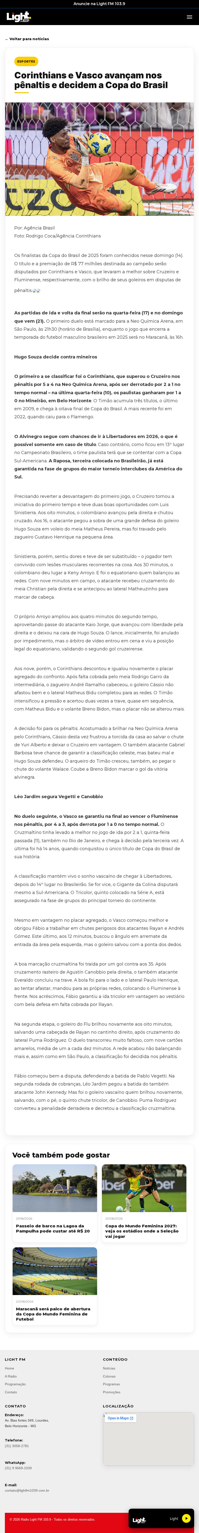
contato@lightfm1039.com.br (27, 1490)
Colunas (109, 1376)
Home (9, 1368)
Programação (15, 1384)
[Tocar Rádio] (186, 1518)
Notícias (109, 1368)
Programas (111, 1384)
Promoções (111, 1392)
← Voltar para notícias (27, 38)
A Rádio (11, 1376)
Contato (11, 1392)
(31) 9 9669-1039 (18, 1468)
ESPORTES (26, 61)
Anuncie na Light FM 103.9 (99, 3)
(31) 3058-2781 (17, 1446)
